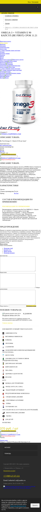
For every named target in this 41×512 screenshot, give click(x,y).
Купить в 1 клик (15, 158)
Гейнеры (8, 340)
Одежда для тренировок (14, 383)
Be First (2, 151)
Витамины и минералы (13, 336)
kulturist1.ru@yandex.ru (16, 480)
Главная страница (7, 323)
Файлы (2, 76)
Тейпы (8, 403)
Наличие (2, 74)
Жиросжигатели (11, 367)
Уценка (8, 416)
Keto (4, 380)
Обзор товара (4, 61)
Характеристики (4, 65)
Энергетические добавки (15, 412)
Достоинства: (4, 255)
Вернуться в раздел (5, 59)
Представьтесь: (4, 306)
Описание (3, 64)
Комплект (3, 62)
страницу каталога (22, 318)
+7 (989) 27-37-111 (11, 476)
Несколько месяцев (9, 253)
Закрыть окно (4, 440)
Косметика (6, 422)
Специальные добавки (14, 397)
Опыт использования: (6, 245)
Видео (2, 77)
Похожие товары (5, 73)
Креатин (8, 377)
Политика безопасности (18, 506)
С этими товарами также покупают (10, 68)
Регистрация (35, 2)
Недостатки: (3, 272)
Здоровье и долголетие (14, 373)
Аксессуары (3, 67)
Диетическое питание (13, 363)
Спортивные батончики (14, 400)
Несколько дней (8, 248)
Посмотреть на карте (9, 471)
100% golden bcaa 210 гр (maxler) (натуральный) (20, 409)
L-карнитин (9, 347)
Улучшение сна (11, 406)
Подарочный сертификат (15, 390)
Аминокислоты (11, 333)
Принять (35, 505)
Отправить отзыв (31, 306)
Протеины (9, 343)
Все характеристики (5, 145)
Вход (29, 2)
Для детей (9, 419)
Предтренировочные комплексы (17, 393)
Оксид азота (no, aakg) (14, 386)
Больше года (7, 250)
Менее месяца (8, 251)
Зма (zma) (8, 370)
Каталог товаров (7, 13)
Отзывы (2, 71)
